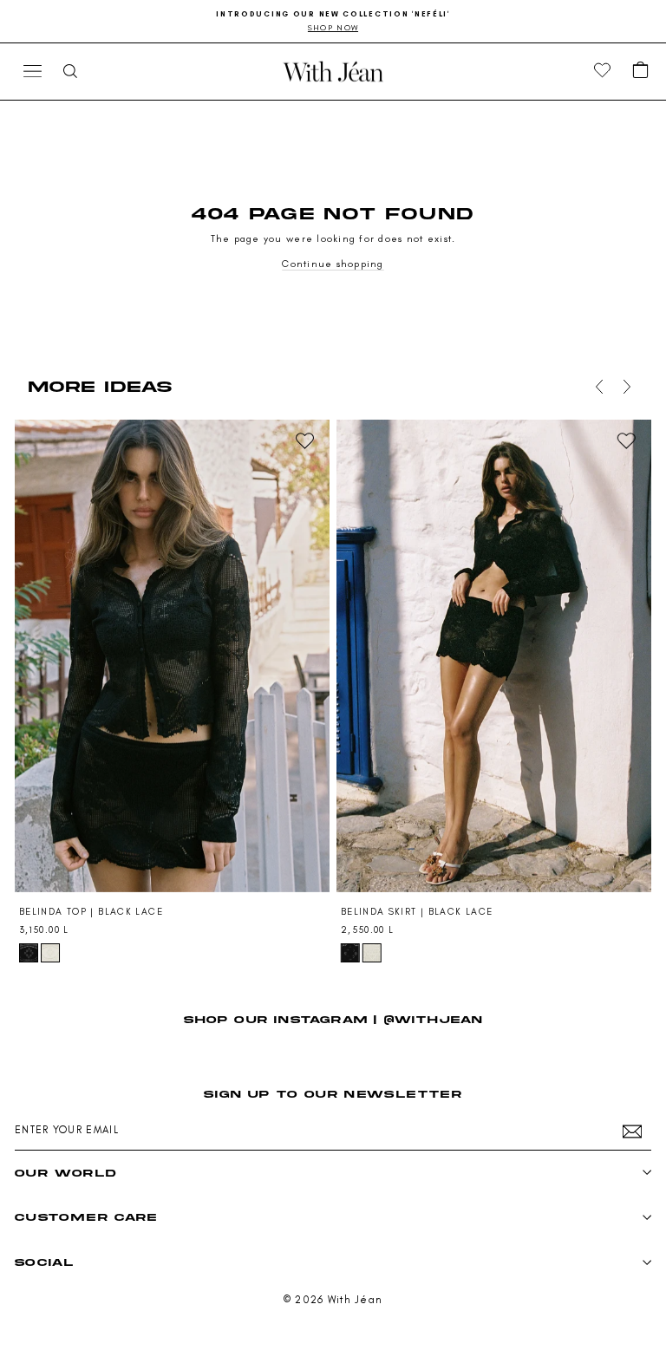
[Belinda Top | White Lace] (50, 952)
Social (44, 1261)
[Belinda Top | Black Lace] (172, 656)
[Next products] (623, 386)
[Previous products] (596, 386)
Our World (65, 1172)
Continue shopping (333, 264)
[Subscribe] (632, 1131)
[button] (641, 71)
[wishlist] (603, 71)
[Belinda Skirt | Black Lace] (493, 656)
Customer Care (86, 1216)
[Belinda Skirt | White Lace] (372, 952)
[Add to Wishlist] (304, 440)
